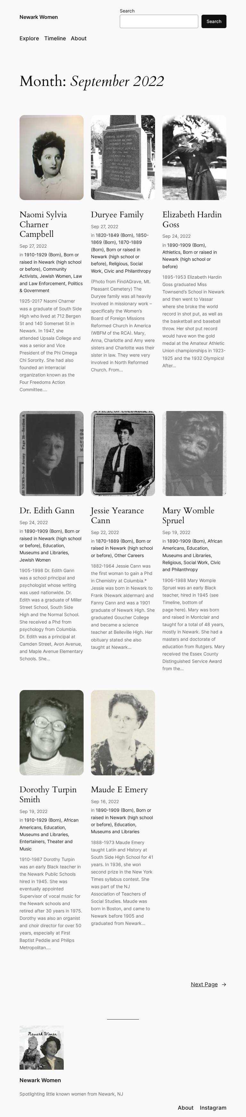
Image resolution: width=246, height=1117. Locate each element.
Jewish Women (55, 276)
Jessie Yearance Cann (117, 516)
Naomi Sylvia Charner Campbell (43, 224)
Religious (118, 263)
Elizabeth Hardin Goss (192, 220)
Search (127, 10)
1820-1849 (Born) (114, 235)
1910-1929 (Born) (42, 254)
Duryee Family (117, 215)
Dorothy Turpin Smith (48, 795)
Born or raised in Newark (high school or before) (50, 262)
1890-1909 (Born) (186, 245)
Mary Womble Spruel (188, 516)
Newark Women (39, 17)
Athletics (171, 252)
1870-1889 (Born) (114, 541)
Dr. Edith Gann (47, 511)
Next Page (208, 984)
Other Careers (129, 555)
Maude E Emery (119, 790)
